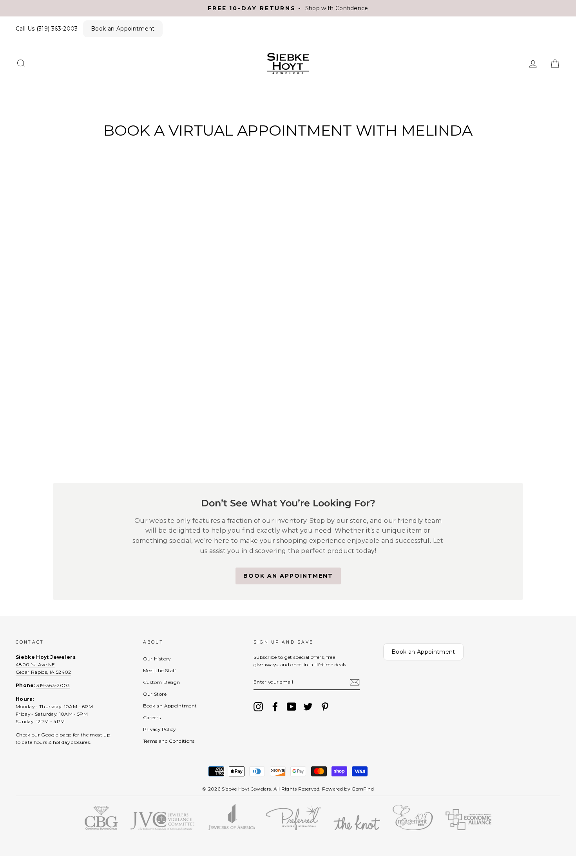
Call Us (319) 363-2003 (47, 28)
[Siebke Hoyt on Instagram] (258, 706)
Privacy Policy (159, 729)
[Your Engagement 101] (412, 828)
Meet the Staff (159, 670)
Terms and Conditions (169, 741)
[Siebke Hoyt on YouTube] (291, 706)
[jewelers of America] (232, 828)
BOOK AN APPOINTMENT (288, 575)
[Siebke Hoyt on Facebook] (275, 706)
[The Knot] (357, 828)
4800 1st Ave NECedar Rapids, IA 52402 (43, 668)
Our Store (155, 694)
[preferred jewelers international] (293, 828)
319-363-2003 (53, 685)
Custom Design (161, 682)
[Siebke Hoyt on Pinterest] (325, 706)
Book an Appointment (123, 28)
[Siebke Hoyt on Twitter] (308, 706)
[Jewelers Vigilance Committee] (162, 828)
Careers (152, 717)
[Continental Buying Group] (101, 828)
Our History (157, 659)
